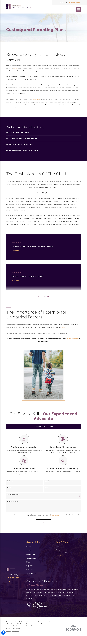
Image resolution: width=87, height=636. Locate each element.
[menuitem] (43, 132)
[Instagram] (17, 581)
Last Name (48, 481)
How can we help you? (13, 501)
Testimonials (31, 558)
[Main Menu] (78, 9)
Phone (9, 487)
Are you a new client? (13, 494)
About (28, 551)
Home (28, 547)
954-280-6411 (75, 2)
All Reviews (43, 296)
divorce (15, 68)
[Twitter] (15, 581)
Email (46, 487)
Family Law (30, 554)
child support (37, 99)
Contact (29, 569)
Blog (28, 562)
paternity (64, 327)
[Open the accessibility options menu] (3, 632)
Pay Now (29, 566)
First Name (10, 481)
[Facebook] (9, 581)
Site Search (31, 573)
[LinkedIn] (12, 581)
